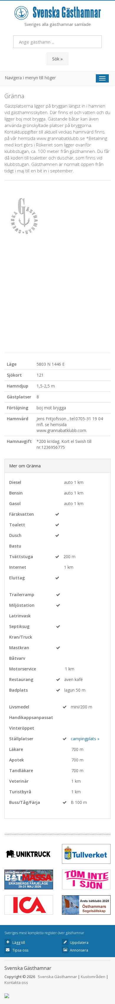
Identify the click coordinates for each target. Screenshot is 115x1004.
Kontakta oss (16, 982)
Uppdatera (79, 942)
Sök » (57, 59)
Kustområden (93, 976)
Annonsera (79, 950)
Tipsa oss (20, 950)
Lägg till (18, 942)
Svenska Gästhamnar (57, 976)
